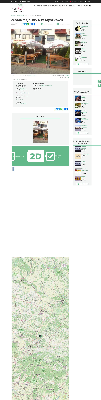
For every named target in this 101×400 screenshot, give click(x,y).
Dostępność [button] (64, 1)
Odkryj (39, 5)
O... (35, 5)
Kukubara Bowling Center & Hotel (85, 97)
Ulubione (81, 1)
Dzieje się (46, 5)
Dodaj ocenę (32, 75)
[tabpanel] (40, 132)
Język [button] (74, 1)
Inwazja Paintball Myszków (83, 50)
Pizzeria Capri (85, 154)
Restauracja (49, 85)
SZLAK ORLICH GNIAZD (16, 1)
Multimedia (54, 5)
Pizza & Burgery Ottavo (83, 163)
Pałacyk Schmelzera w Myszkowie (85, 35)
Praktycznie (63, 5)
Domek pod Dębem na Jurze (84, 112)
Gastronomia (19, 99)
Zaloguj (88, 1)
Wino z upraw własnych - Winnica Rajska (85, 57)
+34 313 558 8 (23, 103)
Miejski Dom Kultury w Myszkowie (84, 28)
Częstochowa (82, 79)
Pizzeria (43, 85)
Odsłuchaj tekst (48, 24)
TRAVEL (26, 1)
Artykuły (72, 5)
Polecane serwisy (82, 5)
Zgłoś (67, 75)
